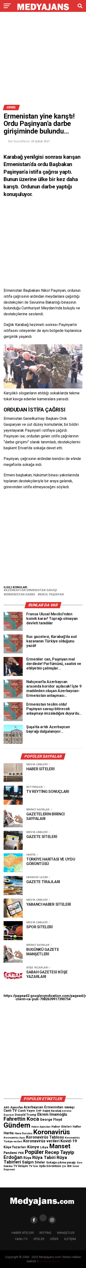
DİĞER (54, 1239)
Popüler (34, 1152)
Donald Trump (25, 1114)
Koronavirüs (51, 1132)
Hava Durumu (23, 1133)
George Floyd (51, 1120)
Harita (9, 1133)
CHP (39, 1110)
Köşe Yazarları (15, 1147)
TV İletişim (20, 1166)
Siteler (40, 1162)
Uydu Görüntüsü (50, 1166)
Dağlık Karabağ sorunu (57, 1110)
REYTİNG (45, 1233)
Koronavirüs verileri (41, 1141)
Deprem (9, 1114)
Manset (59, 1146)
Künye (33, 1146)
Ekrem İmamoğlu (52, 1114)
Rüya (27, 1158)
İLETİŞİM (70, 1239)
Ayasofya (16, 1107)
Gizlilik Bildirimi (49, 1261)
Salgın (28, 1162)
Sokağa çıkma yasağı (61, 1162)
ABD (6, 1107)
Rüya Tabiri (44, 1157)
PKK (21, 1153)
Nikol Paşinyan (51, 594)
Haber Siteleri (61, 1126)
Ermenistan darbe (20, 594)
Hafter (77, 1126)
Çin (64, 1166)
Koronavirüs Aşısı (14, 1137)
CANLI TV (21, 1239)
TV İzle (33, 1166)
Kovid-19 (68, 1141)
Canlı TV (10, 1110)
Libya (44, 1147)
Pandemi (10, 1153)
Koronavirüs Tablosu (45, 1137)
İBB (69, 1166)
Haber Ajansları (40, 1126)
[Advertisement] (43, 60)
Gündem (17, 1125)
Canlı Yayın (26, 1110)
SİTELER (38, 1239)
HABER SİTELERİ (22, 1233)
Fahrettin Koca (21, 1119)
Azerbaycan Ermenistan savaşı (31, 590)
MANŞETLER (66, 1233)
